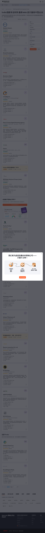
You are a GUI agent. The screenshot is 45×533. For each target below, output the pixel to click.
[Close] (41, 253)
